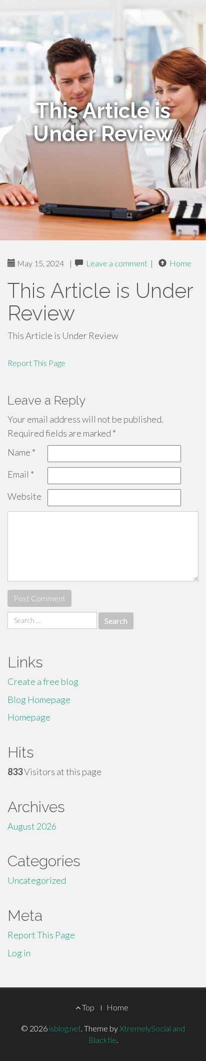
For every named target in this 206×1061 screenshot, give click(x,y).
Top (87, 1007)
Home (181, 263)
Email (21, 474)
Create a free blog (43, 681)
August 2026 (32, 826)
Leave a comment (117, 263)
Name (22, 452)
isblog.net (65, 1028)
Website (25, 496)
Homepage (29, 717)
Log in (19, 952)
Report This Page (37, 363)
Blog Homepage (39, 699)
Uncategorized (37, 880)
